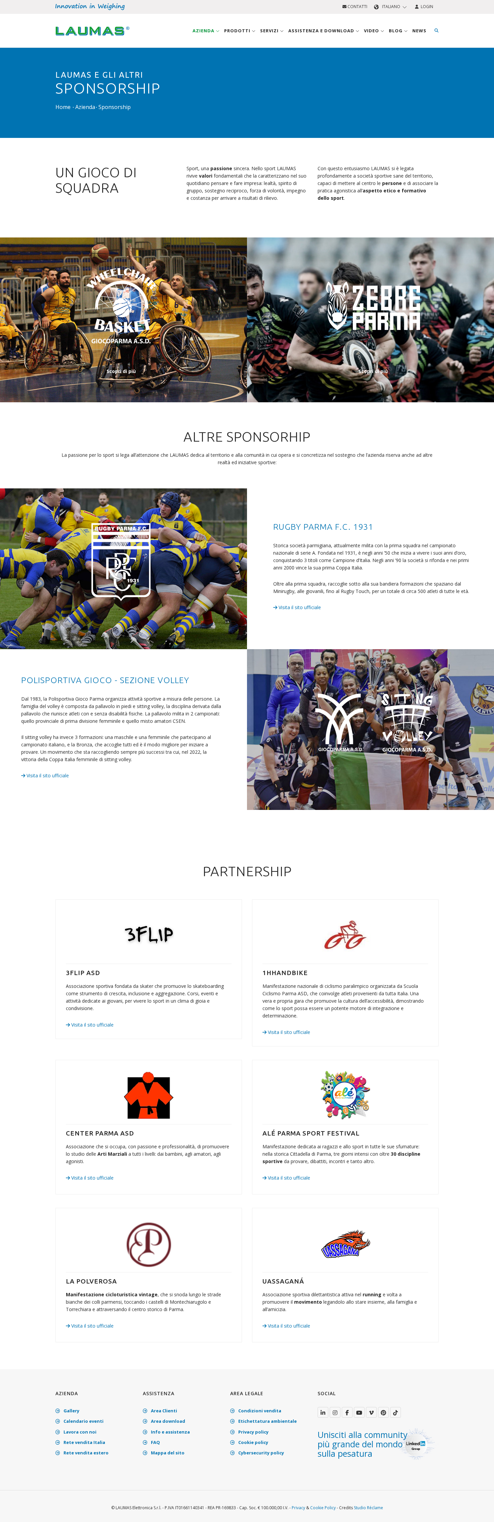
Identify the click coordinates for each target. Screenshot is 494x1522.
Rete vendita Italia (84, 1442)
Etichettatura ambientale (267, 1421)
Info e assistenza (170, 1432)
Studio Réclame (368, 1508)
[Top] (478, 1510)
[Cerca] (437, 30)
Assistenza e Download (322, 31)
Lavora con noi (79, 1432)
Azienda (204, 31)
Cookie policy (252, 1442)
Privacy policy (253, 1432)
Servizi (270, 31)
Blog (396, 31)
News (419, 31)
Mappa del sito (167, 1453)
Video (372, 31)
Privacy (298, 1508)
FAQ (155, 1442)
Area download (167, 1421)
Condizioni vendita (259, 1411)
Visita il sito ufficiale (299, 607)
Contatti (356, 6)
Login (426, 6)
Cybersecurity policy (260, 1453)
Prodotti (238, 31)
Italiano (391, 6)
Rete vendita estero (86, 1453)
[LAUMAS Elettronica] (323, 1412)
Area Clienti (163, 1411)
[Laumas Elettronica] (92, 37)
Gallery (71, 1411)
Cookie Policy (323, 1508)
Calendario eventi (83, 1421)
